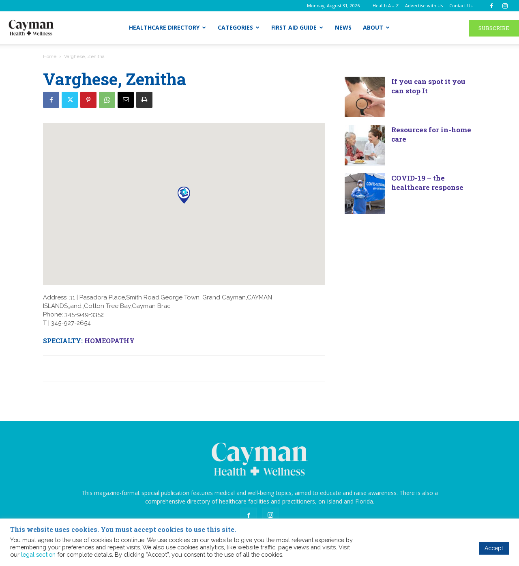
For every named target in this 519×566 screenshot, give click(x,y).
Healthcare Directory (164, 27)
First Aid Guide (294, 27)
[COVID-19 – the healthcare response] (365, 193)
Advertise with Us (424, 5)
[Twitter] (70, 100)
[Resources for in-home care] (365, 145)
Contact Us (460, 5)
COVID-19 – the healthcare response (427, 182)
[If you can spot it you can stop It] (365, 97)
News (343, 27)
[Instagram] (505, 5)
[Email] (126, 100)
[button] (184, 195)
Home (49, 56)
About (373, 27)
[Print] (144, 100)
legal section (38, 554)
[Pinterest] (88, 100)
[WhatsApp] (107, 100)
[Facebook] (491, 5)
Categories (235, 27)
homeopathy (109, 340)
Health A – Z (386, 5)
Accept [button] (494, 548)
